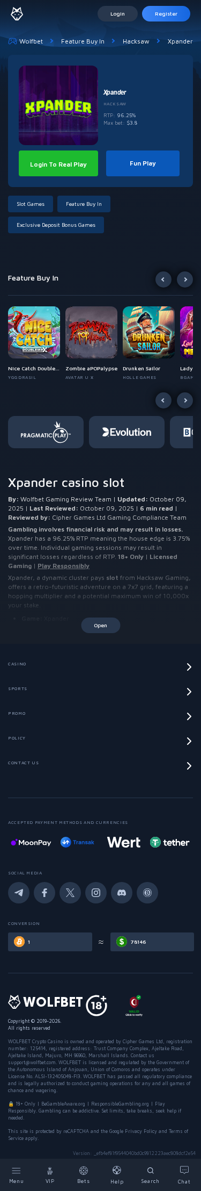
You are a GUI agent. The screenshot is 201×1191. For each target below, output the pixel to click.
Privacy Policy (141, 1131)
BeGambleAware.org (63, 1104)
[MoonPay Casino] (31, 842)
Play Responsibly (64, 566)
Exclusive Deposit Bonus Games (56, 224)
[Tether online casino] (170, 842)
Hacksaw (136, 41)
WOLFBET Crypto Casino (35, 1041)
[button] (36, 343)
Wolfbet (31, 41)
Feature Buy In (83, 41)
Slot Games (30, 203)
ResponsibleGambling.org (120, 1104)
